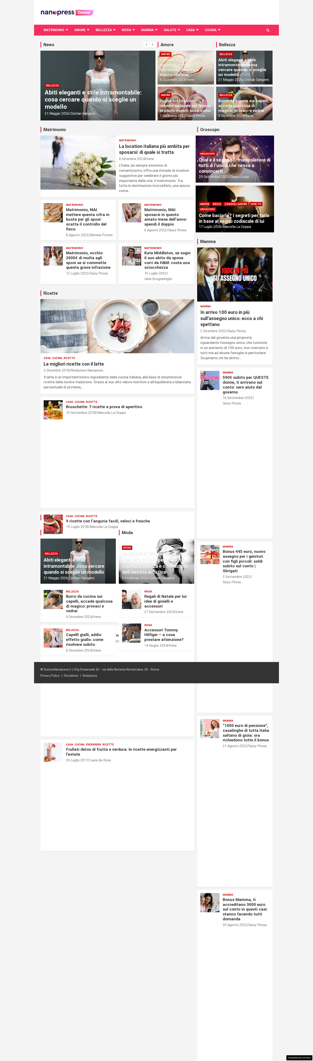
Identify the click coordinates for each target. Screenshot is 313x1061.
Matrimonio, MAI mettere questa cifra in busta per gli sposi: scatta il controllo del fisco (87, 219)
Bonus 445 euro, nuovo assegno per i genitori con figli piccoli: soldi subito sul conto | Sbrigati (244, 561)
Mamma (147, 30)
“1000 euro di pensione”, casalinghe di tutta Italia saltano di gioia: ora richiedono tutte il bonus (246, 732)
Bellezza (104, 30)
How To (256, 204)
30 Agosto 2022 (235, 925)
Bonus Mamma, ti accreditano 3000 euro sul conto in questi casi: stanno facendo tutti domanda (245, 909)
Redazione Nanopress (87, 370)
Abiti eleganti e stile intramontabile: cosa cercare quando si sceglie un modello (242, 67)
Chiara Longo (239, 177)
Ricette (69, 358)
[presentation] (146, 45)
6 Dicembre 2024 (172, 80)
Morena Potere (101, 235)
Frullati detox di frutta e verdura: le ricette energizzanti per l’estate (121, 752)
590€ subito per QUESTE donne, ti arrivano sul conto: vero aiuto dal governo (246, 384)
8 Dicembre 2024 (79, 650)
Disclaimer (71, 676)
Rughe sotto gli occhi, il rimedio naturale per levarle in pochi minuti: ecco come (185, 105)
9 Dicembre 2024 (231, 116)
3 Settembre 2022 (237, 577)
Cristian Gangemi (79, 114)
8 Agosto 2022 (77, 235)
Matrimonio (54, 30)
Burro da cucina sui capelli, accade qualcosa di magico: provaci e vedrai (243, 105)
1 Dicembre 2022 (172, 116)
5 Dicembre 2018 (56, 370)
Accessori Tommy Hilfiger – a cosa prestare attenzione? (164, 635)
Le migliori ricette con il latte (74, 364)
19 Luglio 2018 (77, 527)
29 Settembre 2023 (214, 177)
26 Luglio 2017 (77, 760)
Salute (170, 30)
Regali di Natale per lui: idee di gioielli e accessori (165, 601)
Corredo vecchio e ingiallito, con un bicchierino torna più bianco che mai (179, 67)
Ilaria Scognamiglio (158, 279)
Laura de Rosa (100, 760)
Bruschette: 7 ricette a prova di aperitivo (104, 406)
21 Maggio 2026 (230, 80)
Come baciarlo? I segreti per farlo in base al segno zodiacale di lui (234, 218)
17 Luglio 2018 (210, 227)
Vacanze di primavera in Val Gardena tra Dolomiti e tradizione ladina (94, 103)
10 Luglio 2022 (155, 273)
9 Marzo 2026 (55, 114)
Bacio (217, 204)
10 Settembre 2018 (81, 413)
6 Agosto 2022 (155, 230)
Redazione (90, 676)
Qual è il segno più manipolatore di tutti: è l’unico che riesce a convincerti (234, 165)
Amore (80, 30)
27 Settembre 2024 (159, 612)
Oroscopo (207, 153)
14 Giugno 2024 (156, 645)
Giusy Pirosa (196, 116)
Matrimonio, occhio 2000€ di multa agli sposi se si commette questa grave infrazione (88, 260)
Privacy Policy (50, 676)
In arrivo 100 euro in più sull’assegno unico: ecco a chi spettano (231, 318)
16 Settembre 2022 (238, 398)
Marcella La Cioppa (111, 413)
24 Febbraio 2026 (135, 578)
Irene (191, 80)
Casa (190, 30)
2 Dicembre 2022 (213, 331)
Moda (126, 30)
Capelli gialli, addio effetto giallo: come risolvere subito (84, 639)
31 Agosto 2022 (235, 746)
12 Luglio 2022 (77, 273)
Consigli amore (236, 204)
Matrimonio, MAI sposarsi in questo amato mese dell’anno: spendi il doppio (165, 217)
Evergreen (93, 744)
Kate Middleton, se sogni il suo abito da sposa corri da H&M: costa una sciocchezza (167, 260)
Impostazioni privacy (299, 1057)
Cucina (211, 30)
